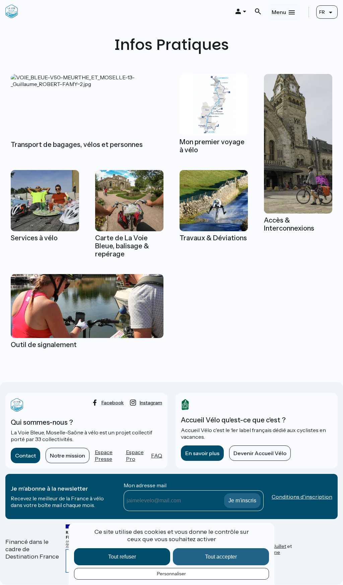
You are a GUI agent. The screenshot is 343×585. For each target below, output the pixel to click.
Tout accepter (221, 557)
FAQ (156, 455)
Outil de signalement (44, 345)
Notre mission (67, 455)
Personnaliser (171, 573)
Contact (25, 455)
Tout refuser (122, 557)
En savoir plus (202, 453)
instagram (151, 403)
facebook (112, 403)
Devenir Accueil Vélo (259, 453)
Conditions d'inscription (302, 496)
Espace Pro (135, 455)
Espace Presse (104, 455)
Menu (279, 12)
